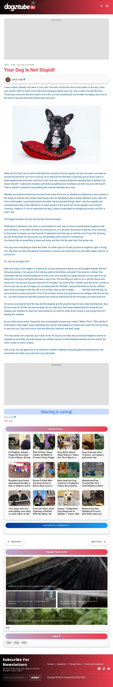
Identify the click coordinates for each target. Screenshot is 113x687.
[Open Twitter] (104, 668)
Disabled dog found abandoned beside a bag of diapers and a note (19, 484)
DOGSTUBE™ (80, 677)
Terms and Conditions (93, 664)
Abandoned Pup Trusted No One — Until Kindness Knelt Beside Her (92, 484)
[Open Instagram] (108, 668)
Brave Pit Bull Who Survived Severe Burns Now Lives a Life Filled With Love (43, 484)
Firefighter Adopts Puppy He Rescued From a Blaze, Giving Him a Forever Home (20, 456)
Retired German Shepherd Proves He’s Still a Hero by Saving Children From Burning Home (92, 513)
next (9, 627)
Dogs (11, 421)
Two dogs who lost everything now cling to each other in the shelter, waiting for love (20, 513)
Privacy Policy (75, 664)
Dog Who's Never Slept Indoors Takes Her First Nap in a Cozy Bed (68, 456)
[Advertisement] (56, 40)
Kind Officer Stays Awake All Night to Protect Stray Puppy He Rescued (43, 456)
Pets (24, 643)
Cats (9, 643)
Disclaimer (61, 664)
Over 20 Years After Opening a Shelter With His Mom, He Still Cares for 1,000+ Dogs (43, 513)
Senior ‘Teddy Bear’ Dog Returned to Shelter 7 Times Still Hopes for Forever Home (68, 513)
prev (7, 627)
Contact (50, 664)
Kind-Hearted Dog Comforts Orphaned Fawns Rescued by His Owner (68, 484)
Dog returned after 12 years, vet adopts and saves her (93, 455)
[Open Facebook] (99, 668)
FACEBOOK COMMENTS (56, 525)
